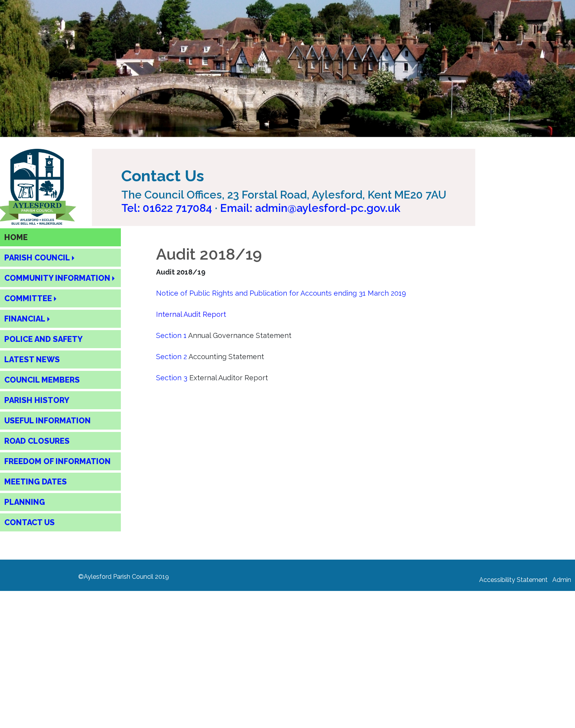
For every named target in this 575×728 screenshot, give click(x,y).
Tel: (166, 208)
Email (310, 208)
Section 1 (171, 335)
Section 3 (171, 378)
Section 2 (171, 356)
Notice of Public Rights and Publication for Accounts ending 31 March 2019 (281, 293)
